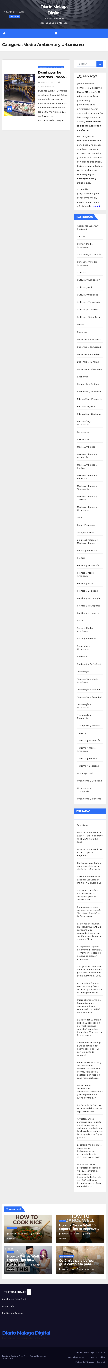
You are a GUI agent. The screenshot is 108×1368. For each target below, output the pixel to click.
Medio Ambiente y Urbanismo (51, 67)
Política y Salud (85, 583)
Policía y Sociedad (87, 550)
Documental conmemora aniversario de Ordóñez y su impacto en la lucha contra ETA (90, 1091)
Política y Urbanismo (88, 613)
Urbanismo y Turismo (89, 798)
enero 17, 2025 (48, 82)
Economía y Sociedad (89, 391)
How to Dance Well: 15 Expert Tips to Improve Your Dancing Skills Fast (78, 1228)
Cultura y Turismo (87, 309)
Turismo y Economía (88, 740)
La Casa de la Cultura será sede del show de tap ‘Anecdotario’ (89, 1108)
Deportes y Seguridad (89, 347)
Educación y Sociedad (89, 414)
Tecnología (83, 671)
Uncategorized (85, 773)
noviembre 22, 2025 (19, 1234)
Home (79, 1352)
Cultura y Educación (88, 279)
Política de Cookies (12, 1313)
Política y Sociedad (87, 590)
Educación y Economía (89, 399)
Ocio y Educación (86, 525)
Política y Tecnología (88, 598)
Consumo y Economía (89, 254)
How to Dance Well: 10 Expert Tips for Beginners (89, 852)
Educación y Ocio (86, 406)
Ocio (79, 517)
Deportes (82, 332)
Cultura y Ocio (85, 287)
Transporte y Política (88, 725)
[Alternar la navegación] (56, 33)
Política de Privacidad (14, 1299)
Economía (82, 376)
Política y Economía (88, 565)
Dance (80, 324)
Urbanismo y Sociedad (89, 780)
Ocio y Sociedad (85, 532)
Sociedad (82, 656)
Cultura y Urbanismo (89, 317)
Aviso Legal (8, 1306)
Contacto (100, 1352)
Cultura (81, 272)
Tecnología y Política (88, 689)
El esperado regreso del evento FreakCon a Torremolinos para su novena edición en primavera (89, 952)
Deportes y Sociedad (88, 354)
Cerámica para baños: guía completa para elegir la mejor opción (89, 866)
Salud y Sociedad (86, 638)
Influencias (83, 439)
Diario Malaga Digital (26, 1333)
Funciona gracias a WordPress (15, 1356)
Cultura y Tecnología (88, 302)
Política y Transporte (88, 605)
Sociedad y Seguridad (89, 664)
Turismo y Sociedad (88, 765)
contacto (96, 206)
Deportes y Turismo (88, 361)
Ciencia (81, 236)
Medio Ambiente (86, 447)
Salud (80, 620)
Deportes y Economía (89, 339)
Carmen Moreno (86, 1269)
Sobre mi (101, 1362)
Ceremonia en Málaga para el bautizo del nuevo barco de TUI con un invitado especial (89, 1048)
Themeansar (7, 1358)
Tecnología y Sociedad (89, 697)
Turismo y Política (87, 758)
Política (81, 558)
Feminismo (83, 432)
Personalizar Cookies (76, 1357)
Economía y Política (88, 384)
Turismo (81, 733)
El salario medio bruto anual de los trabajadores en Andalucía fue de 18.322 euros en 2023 (89, 1151)
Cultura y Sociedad (87, 294)
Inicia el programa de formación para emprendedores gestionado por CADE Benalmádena (89, 1006)
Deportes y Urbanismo (89, 369)
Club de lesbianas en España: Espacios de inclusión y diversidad (89, 879)
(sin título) (82, 825)
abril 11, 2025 (68, 1269)
